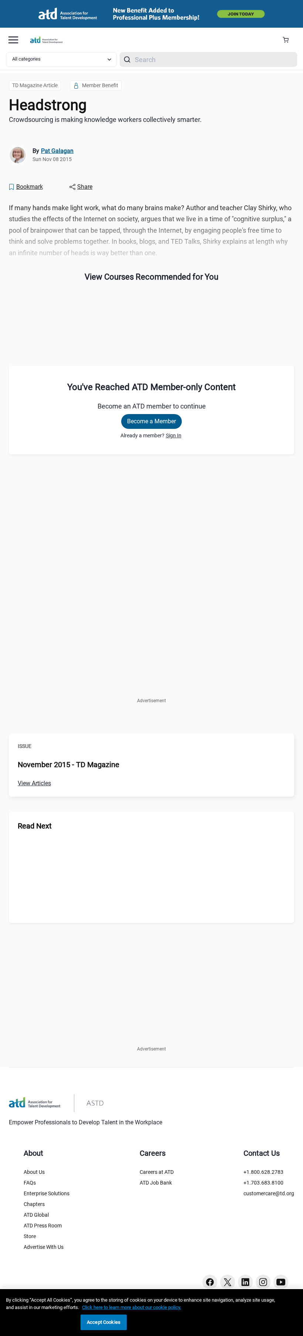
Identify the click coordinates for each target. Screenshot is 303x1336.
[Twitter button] (227, 1282)
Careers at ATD (157, 1172)
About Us (34, 1172)
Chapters (34, 1204)
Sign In (173, 435)
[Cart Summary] (288, 40)
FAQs (30, 1183)
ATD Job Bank (156, 1183)
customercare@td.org (269, 1193)
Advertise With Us (44, 1247)
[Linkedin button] (245, 1282)
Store (30, 1236)
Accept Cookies (103, 1322)
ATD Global (36, 1215)
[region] (151, 1312)
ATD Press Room (43, 1226)
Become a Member (151, 421)
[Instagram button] (263, 1282)
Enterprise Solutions (46, 1193)
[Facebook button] (209, 1282)
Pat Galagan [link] (57, 150)
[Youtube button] (280, 1282)
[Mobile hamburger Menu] (13, 40)
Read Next (35, 825)
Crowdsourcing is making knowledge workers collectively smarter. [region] (105, 119)
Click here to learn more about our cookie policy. (131, 1307)
